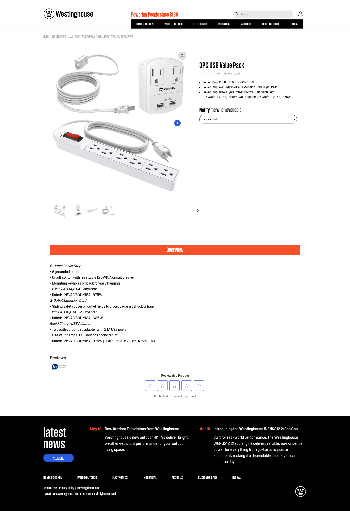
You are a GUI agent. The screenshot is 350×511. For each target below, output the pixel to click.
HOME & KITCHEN (145, 23)
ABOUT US (246, 23)
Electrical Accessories (81, 36)
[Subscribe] (292, 119)
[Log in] (300, 14)
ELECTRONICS (200, 23)
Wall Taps (103, 36)
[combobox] (266, 14)
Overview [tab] (175, 249)
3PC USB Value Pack (122, 36)
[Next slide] (177, 123)
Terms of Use (50, 488)
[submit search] (236, 14)
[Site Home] (68, 14)
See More (58, 458)
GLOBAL (295, 23)
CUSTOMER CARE (271, 23)
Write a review (232, 73)
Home (46, 36)
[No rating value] (208, 73)
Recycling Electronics (88, 488)
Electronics (59, 36)
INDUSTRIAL (224, 23)
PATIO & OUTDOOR (173, 23)
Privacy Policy (66, 488)
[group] (59, 211)
